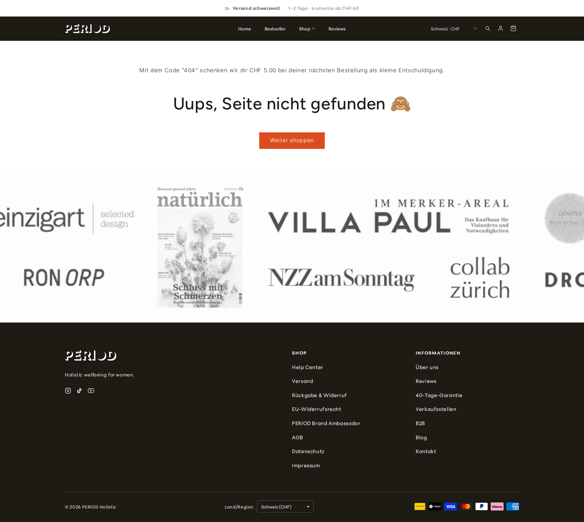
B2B (420, 422)
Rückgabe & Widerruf (319, 394)
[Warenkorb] (513, 28)
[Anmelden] (500, 28)
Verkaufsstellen (436, 408)
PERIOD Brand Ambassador (326, 422)
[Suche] (487, 28)
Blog (421, 437)
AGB (297, 437)
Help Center (307, 366)
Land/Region (239, 506)
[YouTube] (91, 391)
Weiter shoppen (292, 140)
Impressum (306, 465)
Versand (302, 380)
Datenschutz (308, 450)
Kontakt (426, 450)
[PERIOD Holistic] (87, 28)
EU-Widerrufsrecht (316, 408)
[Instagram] (68, 391)
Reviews (426, 380)
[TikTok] (79, 391)
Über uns (427, 366)
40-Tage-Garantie (439, 394)
